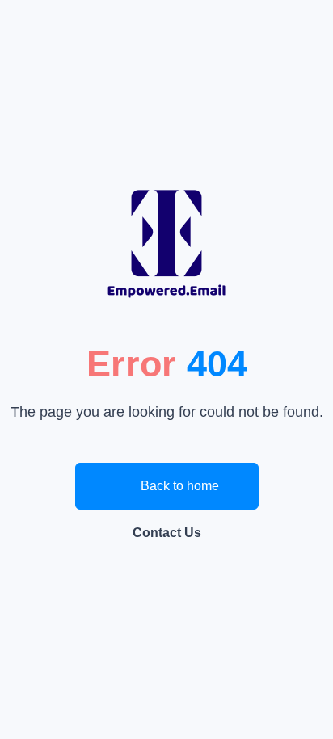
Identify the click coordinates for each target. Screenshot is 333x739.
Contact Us (167, 533)
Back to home (178, 486)
